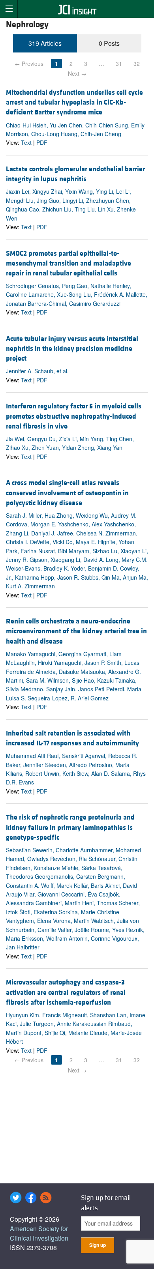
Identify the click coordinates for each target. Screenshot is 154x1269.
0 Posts (109, 43)
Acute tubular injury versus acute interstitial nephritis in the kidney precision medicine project (72, 348)
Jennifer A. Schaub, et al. (37, 371)
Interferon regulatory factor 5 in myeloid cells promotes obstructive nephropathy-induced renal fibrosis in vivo (73, 416)
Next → (77, 73)
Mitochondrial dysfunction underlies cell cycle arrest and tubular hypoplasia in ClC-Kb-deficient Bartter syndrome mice (74, 102)
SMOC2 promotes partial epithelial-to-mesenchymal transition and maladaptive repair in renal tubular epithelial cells (68, 263)
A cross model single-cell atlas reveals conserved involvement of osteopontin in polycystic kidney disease (67, 492)
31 (119, 63)
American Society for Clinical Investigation (39, 1233)
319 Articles (45, 43)
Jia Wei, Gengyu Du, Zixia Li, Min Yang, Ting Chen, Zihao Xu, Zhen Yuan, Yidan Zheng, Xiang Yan (70, 443)
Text (26, 142)
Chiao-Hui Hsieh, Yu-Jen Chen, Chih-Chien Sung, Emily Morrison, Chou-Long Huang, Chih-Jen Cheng (75, 129)
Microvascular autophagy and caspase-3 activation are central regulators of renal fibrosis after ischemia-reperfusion (66, 992)
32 (136, 63)
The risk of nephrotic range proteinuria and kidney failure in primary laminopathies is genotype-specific (70, 827)
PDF (41, 142)
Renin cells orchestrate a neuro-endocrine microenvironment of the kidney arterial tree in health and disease (76, 631)
